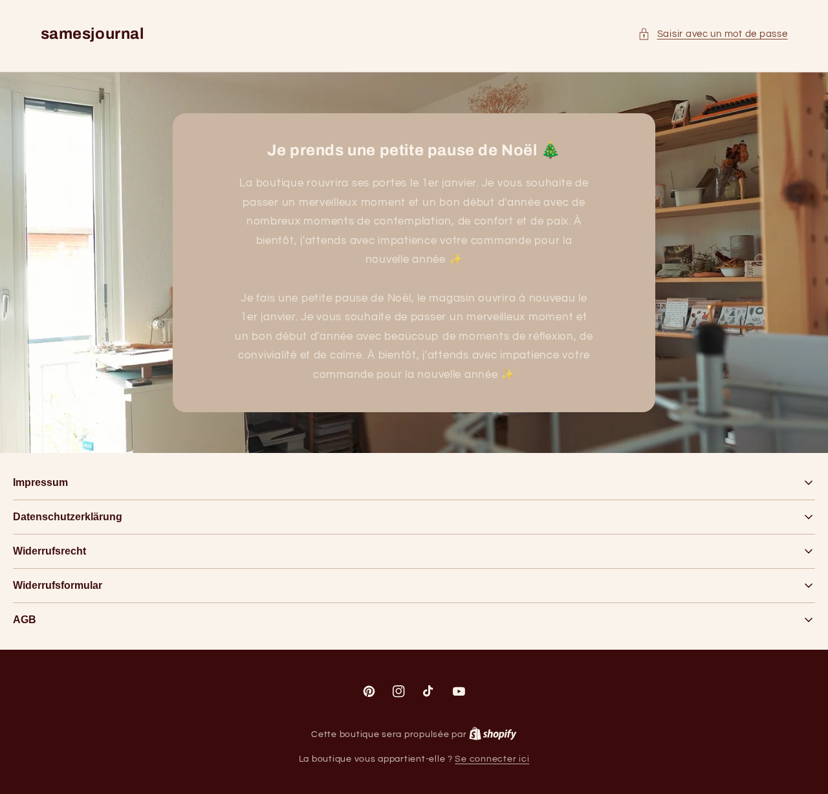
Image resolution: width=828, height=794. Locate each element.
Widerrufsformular (57, 585)
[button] (712, 34)
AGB (24, 619)
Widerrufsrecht (49, 551)
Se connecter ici (492, 759)
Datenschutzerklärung (67, 516)
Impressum (40, 482)
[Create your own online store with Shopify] (493, 734)
